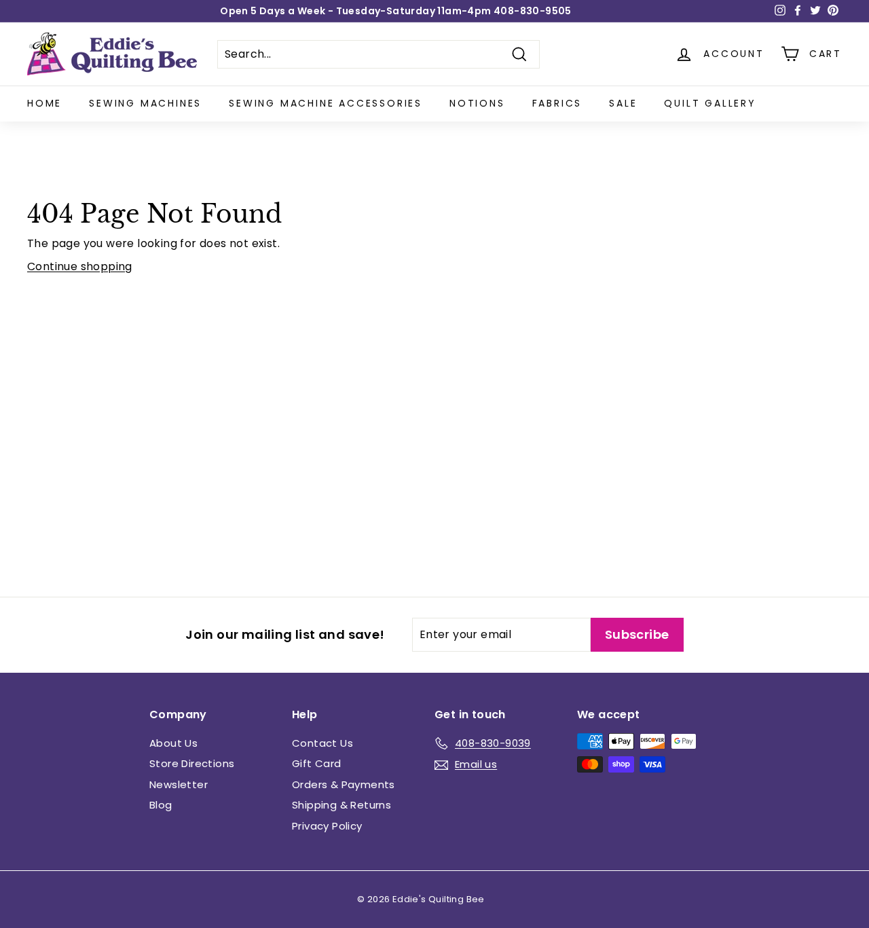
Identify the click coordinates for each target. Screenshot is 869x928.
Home (44, 103)
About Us (173, 743)
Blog (160, 805)
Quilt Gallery (710, 103)
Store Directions (191, 763)
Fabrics (557, 103)
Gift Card (316, 763)
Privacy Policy (327, 826)
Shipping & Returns (341, 805)
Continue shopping (79, 266)
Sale (623, 103)
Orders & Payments (343, 784)
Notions (477, 103)
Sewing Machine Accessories (325, 103)
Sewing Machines (145, 103)
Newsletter (178, 784)
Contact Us (322, 743)
